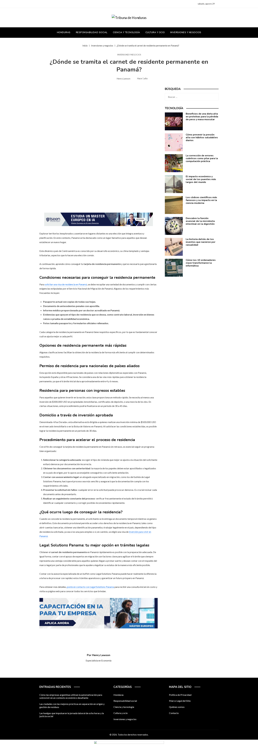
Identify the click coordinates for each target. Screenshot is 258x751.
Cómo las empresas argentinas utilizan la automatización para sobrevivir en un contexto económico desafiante (70, 696)
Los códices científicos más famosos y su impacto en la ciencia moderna (201, 200)
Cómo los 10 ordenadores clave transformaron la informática (201, 262)
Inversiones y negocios (129, 55)
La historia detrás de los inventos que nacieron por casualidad (200, 242)
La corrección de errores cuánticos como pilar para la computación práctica (202, 158)
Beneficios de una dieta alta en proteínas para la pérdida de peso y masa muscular (202, 116)
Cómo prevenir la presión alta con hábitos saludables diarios (202, 137)
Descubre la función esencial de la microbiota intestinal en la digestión (200, 221)
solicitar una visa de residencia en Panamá (66, 284)
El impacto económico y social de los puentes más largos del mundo (201, 179)
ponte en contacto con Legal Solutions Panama (90, 586)
